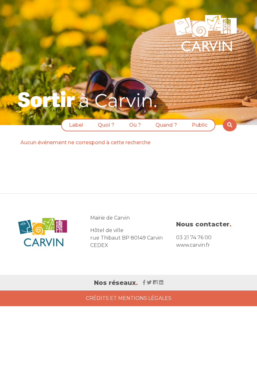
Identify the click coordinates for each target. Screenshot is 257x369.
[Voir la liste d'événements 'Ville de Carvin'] (89, 99)
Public (199, 125)
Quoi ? (106, 125)
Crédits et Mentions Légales (128, 298)
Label (76, 125)
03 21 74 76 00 (194, 237)
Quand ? (166, 125)
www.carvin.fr (193, 245)
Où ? (135, 125)
